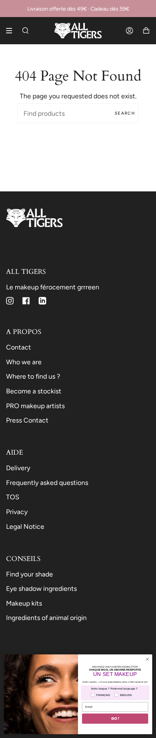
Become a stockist (33, 391)
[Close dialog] (147, 659)
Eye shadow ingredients (41, 588)
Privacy (17, 512)
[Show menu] (11, 30)
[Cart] (146, 30)
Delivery (18, 468)
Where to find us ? (33, 376)
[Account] (129, 30)
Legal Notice (25, 526)
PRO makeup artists (35, 406)
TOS (12, 497)
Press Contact (27, 420)
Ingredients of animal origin (46, 617)
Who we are (24, 362)
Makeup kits (24, 603)
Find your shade (29, 574)
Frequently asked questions (47, 482)
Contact (18, 347)
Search (125, 113)
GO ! (115, 718)
